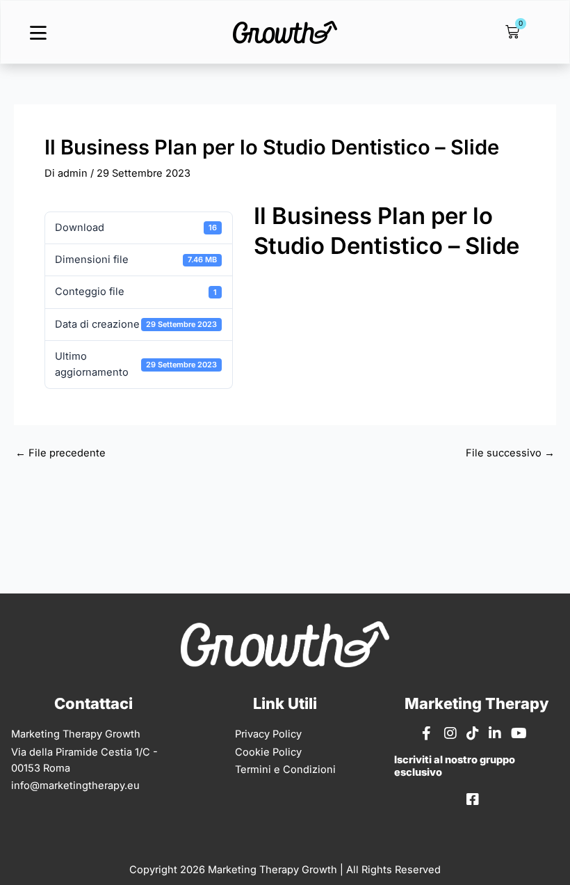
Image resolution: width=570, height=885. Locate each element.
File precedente (60, 453)
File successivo (510, 453)
